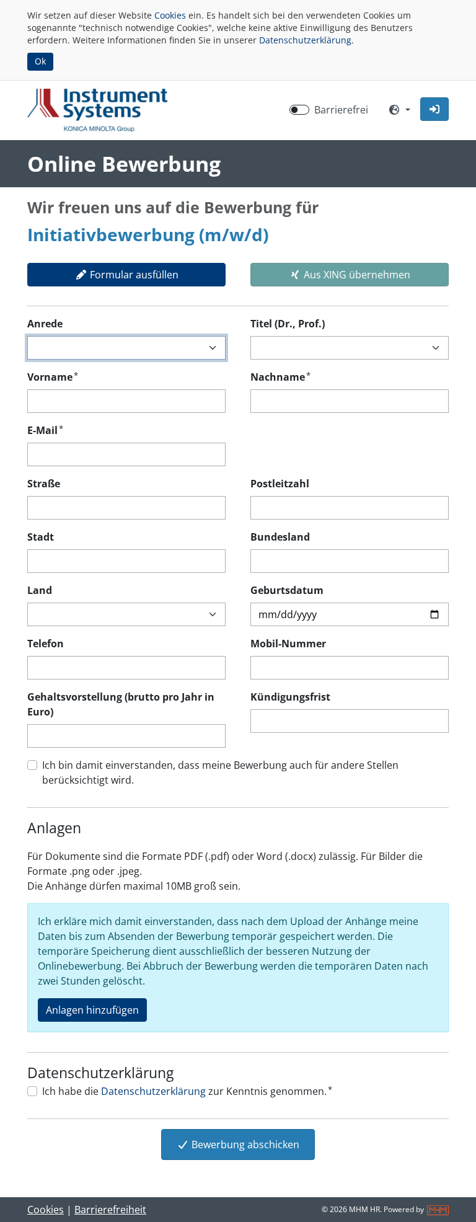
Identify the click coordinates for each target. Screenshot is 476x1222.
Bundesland (280, 537)
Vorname (52, 377)
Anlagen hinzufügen (92, 1010)
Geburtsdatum (287, 590)
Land (39, 590)
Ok (40, 61)
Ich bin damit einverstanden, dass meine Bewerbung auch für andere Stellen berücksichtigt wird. (220, 772)
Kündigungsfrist (290, 697)
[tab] (126, 274)
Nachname (280, 377)
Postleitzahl (279, 483)
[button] (434, 109)
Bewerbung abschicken (244, 1144)
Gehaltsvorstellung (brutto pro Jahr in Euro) (120, 704)
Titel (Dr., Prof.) (287, 323)
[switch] (299, 110)
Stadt (40, 537)
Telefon (45, 643)
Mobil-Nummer (288, 643)
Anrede (45, 323)
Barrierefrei (341, 110)
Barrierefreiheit (110, 1209)
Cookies (170, 15)
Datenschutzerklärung (305, 40)
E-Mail (45, 430)
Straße (43, 483)
